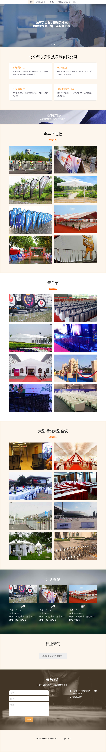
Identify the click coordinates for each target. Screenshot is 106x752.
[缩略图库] (30, 160)
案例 (74, 2)
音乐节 (52, 2)
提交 (29, 719)
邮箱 (12, 698)
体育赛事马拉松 (41, 2)
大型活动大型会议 (64, 2)
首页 (31, 2)
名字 (12, 693)
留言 (12, 705)
